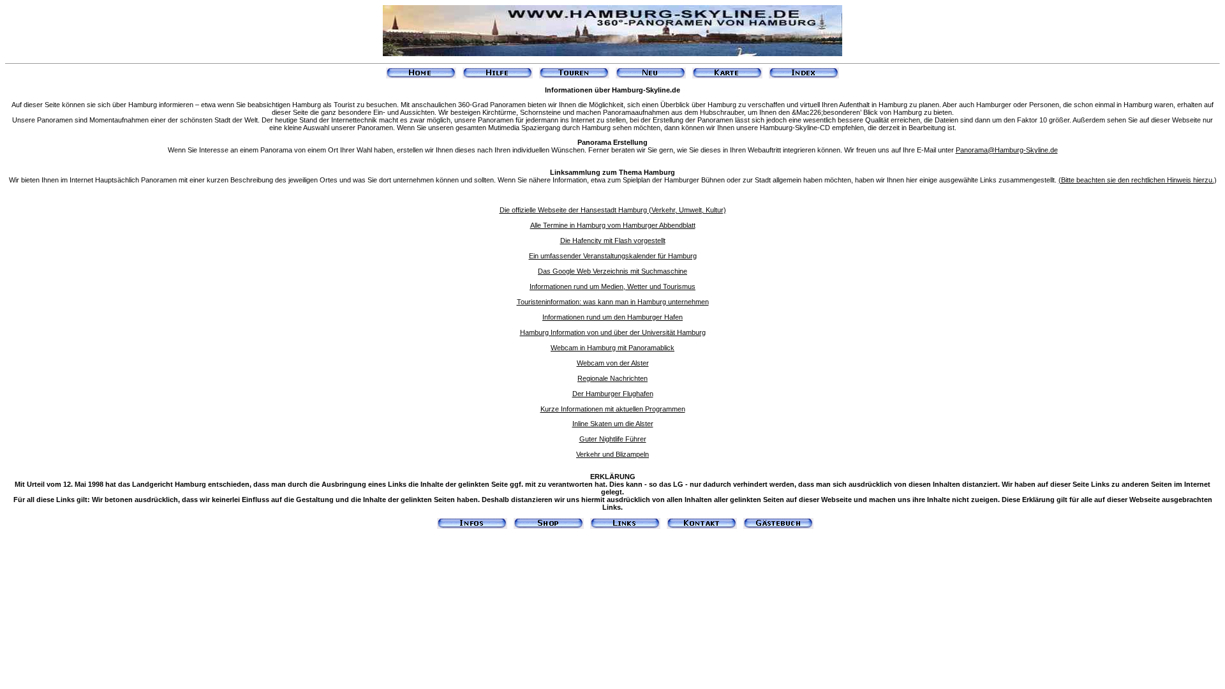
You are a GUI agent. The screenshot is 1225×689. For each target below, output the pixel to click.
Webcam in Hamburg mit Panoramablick (612, 348)
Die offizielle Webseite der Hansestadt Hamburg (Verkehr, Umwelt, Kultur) (613, 210)
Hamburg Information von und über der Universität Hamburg (613, 332)
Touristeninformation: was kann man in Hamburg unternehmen (613, 302)
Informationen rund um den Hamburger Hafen (612, 317)
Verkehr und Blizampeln (612, 454)
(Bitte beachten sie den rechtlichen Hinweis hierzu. (1136, 180)
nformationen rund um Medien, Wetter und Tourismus (613, 286)
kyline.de (1044, 150)
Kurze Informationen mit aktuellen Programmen (612, 409)
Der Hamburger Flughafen (612, 393)
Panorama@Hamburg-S (993, 150)
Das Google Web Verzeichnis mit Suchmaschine (612, 271)
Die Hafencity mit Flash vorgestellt (612, 240)
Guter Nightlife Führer (612, 439)
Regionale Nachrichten (612, 378)
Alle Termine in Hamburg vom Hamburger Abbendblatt (612, 225)
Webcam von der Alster (613, 363)
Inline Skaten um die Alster (612, 423)
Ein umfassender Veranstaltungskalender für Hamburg (613, 256)
